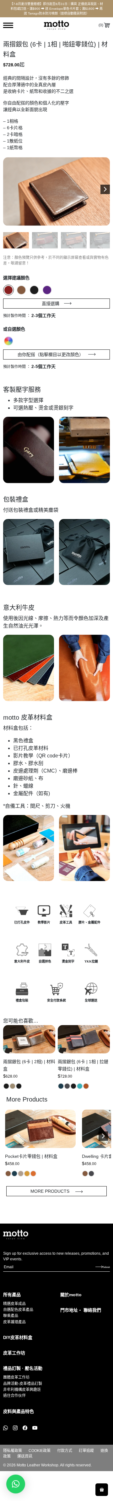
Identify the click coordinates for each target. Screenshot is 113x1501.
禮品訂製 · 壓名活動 (22, 1368)
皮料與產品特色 (18, 1411)
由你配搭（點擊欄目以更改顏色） (50, 354)
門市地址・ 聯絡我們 (80, 1310)
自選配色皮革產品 (18, 1310)
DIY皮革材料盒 (17, 1337)
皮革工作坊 (14, 1353)
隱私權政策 (12, 1450)
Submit (106, 1267)
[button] (105, 189)
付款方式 (64, 1450)
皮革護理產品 (14, 1322)
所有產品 (12, 1294)
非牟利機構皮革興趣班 (22, 1389)
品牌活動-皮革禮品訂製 (22, 1383)
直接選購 (50, 303)
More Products (50, 1191)
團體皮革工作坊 (16, 1377)
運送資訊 (24, 1456)
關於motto (71, 1294)
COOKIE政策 (40, 1450)
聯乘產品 (10, 1316)
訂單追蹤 (86, 1450)
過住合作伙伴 (14, 1395)
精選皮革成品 (14, 1304)
